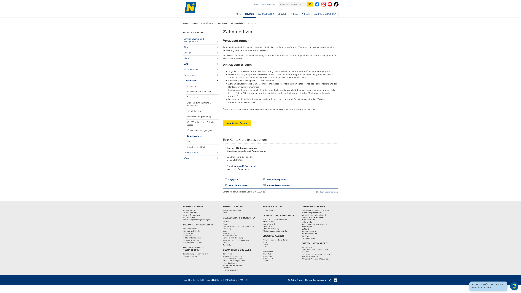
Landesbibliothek (189, 236)
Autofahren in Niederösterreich (313, 217)
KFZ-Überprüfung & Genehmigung (314, 224)
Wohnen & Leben (189, 217)
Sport (225, 213)
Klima (186, 58)
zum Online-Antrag (237, 123)
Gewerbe (305, 252)
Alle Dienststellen (238, 185)
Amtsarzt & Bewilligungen (232, 256)
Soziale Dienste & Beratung (233, 265)
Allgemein (191, 86)
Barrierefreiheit (194, 280)
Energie (187, 52)
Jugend (225, 231)
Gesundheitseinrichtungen (232, 258)
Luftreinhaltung (194, 111)
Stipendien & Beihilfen (191, 240)
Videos (306, 14)
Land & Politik (266, 14)
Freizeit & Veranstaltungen (232, 210)
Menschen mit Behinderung (233, 238)
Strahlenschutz (237, 23)
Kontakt (245, 280)
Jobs (256, 4)
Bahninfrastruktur (308, 220)
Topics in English (268, 4)
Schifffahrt (306, 236)
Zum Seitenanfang (328, 192)
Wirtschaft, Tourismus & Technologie (315, 259)
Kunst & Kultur (268, 210)
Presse (294, 14)
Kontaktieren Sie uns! (278, 185)
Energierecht (192, 97)
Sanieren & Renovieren (191, 215)
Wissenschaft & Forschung (193, 243)
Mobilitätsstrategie (309, 231)
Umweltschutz (191, 152)
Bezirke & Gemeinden (325, 14)
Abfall (187, 47)
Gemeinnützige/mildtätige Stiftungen (196, 220)
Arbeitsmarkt (307, 247)
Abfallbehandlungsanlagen (199, 91)
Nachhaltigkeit (191, 69)
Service (282, 14)
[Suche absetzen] (310, 4)
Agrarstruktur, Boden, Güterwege (275, 219)
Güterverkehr (307, 222)
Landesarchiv (188, 233)
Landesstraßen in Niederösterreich (315, 215)
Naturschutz (190, 75)
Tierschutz (227, 245)
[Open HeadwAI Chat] (514, 286)
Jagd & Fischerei (269, 224)
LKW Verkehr (307, 227)
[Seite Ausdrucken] (335, 281)
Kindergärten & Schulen (192, 231)
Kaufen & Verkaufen (190, 213)
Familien (226, 222)
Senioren (226, 243)
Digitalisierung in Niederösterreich (195, 254)
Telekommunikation (190, 256)
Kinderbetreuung (229, 233)
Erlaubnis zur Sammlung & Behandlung (199, 104)
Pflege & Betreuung (230, 263)
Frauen (225, 224)
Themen (249, 14)
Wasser (187, 158)
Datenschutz (214, 280)
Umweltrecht (222, 23)
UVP (188, 141)
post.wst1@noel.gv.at (245, 166)
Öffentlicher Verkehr (309, 234)
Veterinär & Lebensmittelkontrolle (275, 231)
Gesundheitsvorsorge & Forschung (235, 261)
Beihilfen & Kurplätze (230, 270)
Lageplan (233, 179)
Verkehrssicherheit (309, 238)
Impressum (231, 280)
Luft (186, 64)
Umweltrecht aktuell (196, 147)
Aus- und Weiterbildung (191, 229)
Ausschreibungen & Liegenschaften (315, 250)
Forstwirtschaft (268, 222)
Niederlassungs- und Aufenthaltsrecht (237, 240)
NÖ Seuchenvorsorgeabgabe (199, 130)
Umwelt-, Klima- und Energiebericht (194, 40)
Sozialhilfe (226, 268)
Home (238, 14)
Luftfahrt (305, 229)
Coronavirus (227, 254)
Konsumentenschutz (230, 236)
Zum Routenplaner (276, 179)
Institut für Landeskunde (192, 238)
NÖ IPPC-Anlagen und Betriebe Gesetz (201, 123)
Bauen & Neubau (189, 210)
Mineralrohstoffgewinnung (199, 116)
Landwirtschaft (268, 226)
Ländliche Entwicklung (271, 229)
